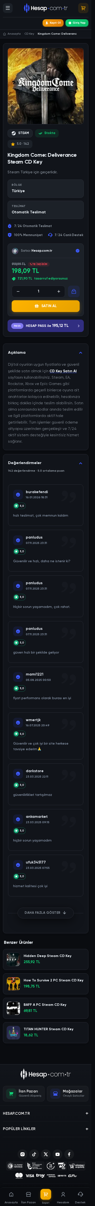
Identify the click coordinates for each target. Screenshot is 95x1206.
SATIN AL (49, 306)
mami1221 (34, 674)
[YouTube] (57, 1154)
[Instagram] (22, 1154)
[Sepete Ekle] (74, 291)
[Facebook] (69, 1154)
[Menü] (8, 8)
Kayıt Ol (55, 22)
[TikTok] (34, 1154)
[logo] (45, 1074)
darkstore (35, 771)
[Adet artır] (59, 291)
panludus (34, 537)
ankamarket (37, 817)
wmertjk (33, 720)
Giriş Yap (79, 22)
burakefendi (37, 492)
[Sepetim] (83, 8)
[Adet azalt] (18, 291)
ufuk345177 (36, 862)
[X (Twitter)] (46, 1154)
